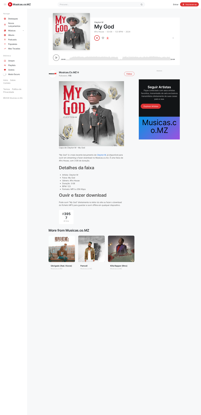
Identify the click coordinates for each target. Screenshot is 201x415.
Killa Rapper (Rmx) (118, 266)
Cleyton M (98, 22)
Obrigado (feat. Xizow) (61, 266)
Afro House (99, 31)
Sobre (12, 80)
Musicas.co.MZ (22, 4)
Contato (6, 83)
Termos (6, 89)
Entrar (175, 4)
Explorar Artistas (151, 106)
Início (5, 80)
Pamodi (84, 266)
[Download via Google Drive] (107, 38)
